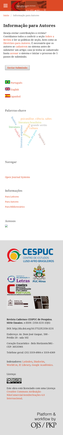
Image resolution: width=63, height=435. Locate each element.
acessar (14, 53)
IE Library (24, 364)
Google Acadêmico (42, 364)
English (14, 89)
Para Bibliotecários (15, 206)
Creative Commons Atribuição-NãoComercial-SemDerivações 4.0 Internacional (26, 395)
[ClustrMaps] (6, 226)
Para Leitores (12, 196)
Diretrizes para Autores (16, 43)
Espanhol (15, 96)
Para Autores (11, 201)
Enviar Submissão (17, 67)
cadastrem (22, 46)
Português (16, 82)
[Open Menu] (5, 5)
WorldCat (12, 364)
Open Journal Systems (17, 177)
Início (6, 15)
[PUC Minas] (26, 281)
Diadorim (39, 361)
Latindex (27, 361)
